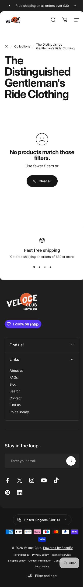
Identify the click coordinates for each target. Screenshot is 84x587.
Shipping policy (15, 560)
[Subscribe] (67, 461)
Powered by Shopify (56, 548)
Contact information (38, 560)
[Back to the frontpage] (6, 46)
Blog (13, 384)
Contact (16, 398)
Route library (19, 412)
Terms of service (59, 554)
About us (16, 370)
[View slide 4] (50, 267)
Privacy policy (38, 554)
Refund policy (20, 554)
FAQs (14, 377)
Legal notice (40, 566)
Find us (15, 405)
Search (15, 391)
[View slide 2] (39, 267)
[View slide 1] (33, 267)
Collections (22, 46)
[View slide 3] (45, 267)
